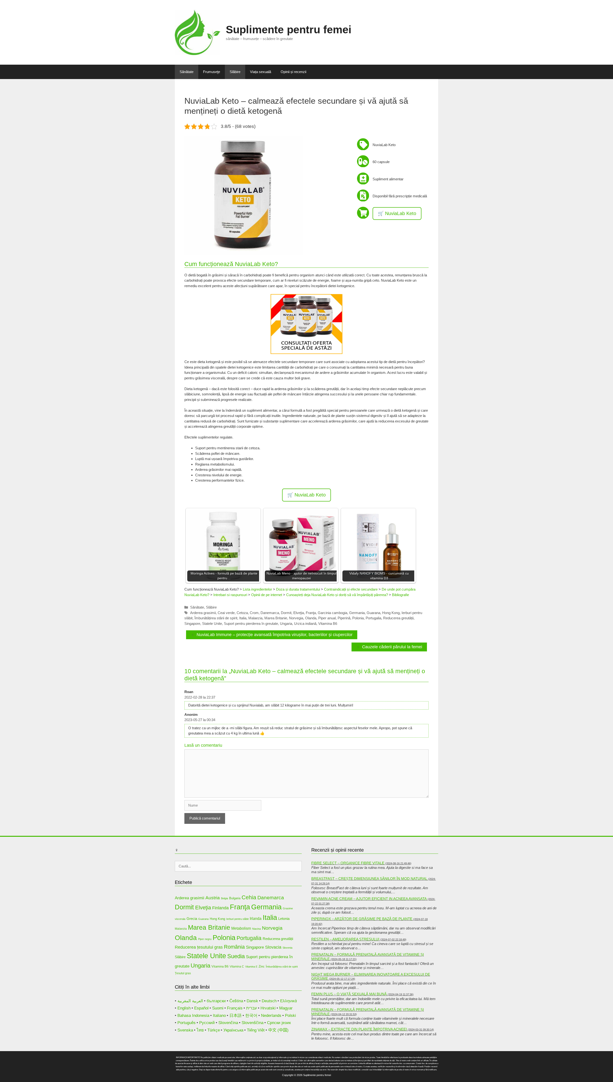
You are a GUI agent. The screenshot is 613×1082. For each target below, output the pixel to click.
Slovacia (273, 947)
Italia (242, 618)
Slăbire (235, 72)
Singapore (192, 623)
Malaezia (255, 618)
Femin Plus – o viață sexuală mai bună (349, 994)
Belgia (224, 898)
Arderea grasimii (203, 613)
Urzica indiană (305, 623)
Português (186, 1022)
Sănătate (186, 72)
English (184, 1008)
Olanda (310, 618)
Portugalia (373, 618)
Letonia (283, 919)
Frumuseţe (211, 72)
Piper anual (327, 618)
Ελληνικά (288, 1001)
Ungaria (286, 623)
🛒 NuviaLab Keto (397, 213)
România (234, 947)
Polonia (358, 618)
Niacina (256, 928)
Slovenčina (228, 1022)
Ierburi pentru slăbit (237, 918)
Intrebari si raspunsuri (230, 595)
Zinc (262, 966)
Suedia (236, 956)
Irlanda (255, 919)
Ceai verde (226, 613)
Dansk (252, 1001)
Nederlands (271, 1015)
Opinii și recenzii (293, 72)
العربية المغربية (190, 1001)
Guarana (373, 613)
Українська (233, 1030)
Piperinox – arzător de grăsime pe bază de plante (361, 919)
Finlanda (220, 907)
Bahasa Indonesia (193, 1015)
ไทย (200, 1030)
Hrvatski (268, 1008)
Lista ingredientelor (257, 589)
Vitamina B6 (327, 623)
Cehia (249, 897)
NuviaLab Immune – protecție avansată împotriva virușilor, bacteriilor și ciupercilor (274, 634)
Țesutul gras (183, 973)
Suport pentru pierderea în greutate (251, 623)
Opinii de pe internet (266, 595)
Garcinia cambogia (332, 613)
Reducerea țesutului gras (199, 947)
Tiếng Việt (256, 1030)
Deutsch (269, 1001)
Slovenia (287, 947)
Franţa (311, 613)
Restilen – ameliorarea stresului (345, 939)
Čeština (236, 1001)
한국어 (251, 1015)
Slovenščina (252, 1022)
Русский (207, 1022)
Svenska (185, 1030)
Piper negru (204, 939)
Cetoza (242, 613)
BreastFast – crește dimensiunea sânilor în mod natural (369, 879)
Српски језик (279, 1022)
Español (201, 1008)
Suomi (217, 1008)
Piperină (344, 618)
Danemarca (270, 613)
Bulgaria (234, 898)
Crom (254, 613)
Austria (212, 897)
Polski (290, 1015)
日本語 (235, 1015)
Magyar (286, 1008)
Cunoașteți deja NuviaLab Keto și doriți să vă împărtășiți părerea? (337, 595)
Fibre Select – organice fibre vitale (347, 863)
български (216, 1001)
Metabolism (241, 928)
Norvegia (296, 618)
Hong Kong (391, 613)
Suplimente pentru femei (289, 29)
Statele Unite (212, 623)
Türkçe (213, 1030)
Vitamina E (251, 966)
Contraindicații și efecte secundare (351, 589)
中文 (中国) (278, 1030)
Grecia (192, 919)
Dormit (286, 613)
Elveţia (298, 613)
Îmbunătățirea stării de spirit (215, 618)
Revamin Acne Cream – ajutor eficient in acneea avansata (369, 899)
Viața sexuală (260, 72)
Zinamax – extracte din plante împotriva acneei (359, 1029)
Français (235, 1008)
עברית (251, 1008)
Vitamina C (237, 966)
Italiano (219, 1015)
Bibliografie (400, 595)
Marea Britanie (275, 618)
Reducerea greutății (398, 618)
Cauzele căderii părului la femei (392, 646)
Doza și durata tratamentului (298, 589)
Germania (357, 613)
